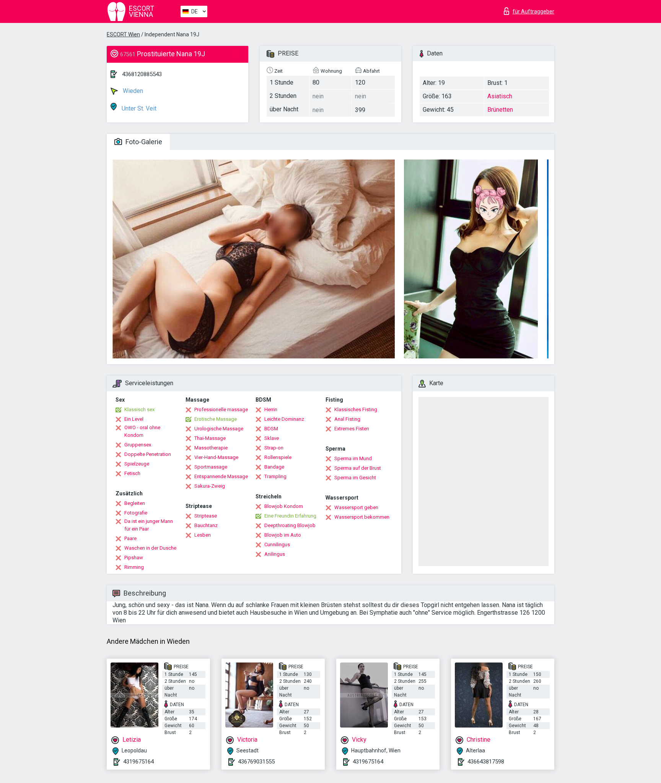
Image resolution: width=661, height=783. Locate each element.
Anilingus (274, 554)
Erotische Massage (215, 419)
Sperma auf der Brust (357, 468)
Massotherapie (211, 448)
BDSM (271, 428)
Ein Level (133, 419)
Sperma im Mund (353, 458)
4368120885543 (142, 74)
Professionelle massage (221, 409)
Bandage (274, 467)
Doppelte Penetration (147, 454)
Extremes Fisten (351, 428)
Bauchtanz (206, 525)
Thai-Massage (210, 438)
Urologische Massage (218, 428)
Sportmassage (210, 467)
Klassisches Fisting (355, 409)
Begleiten (134, 503)
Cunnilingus (277, 544)
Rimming (134, 567)
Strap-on (273, 448)
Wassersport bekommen (361, 517)
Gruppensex (137, 445)
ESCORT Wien (123, 34)
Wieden (132, 90)
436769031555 (256, 761)
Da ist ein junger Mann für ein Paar (148, 525)
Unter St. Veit (138, 108)
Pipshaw (133, 557)
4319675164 (138, 761)
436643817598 (485, 761)
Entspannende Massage (221, 476)
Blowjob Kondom (283, 506)
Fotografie (135, 513)
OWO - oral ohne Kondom (142, 431)
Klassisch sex (139, 409)
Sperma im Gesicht (355, 477)
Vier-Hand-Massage (216, 457)
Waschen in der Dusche (150, 548)
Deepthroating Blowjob (290, 525)
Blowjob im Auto (282, 535)
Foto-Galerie (143, 142)
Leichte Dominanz (284, 419)
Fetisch (132, 473)
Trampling (275, 476)
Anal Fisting (347, 419)
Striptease (205, 516)
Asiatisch (499, 96)
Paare (130, 538)
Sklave (271, 438)
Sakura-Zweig (209, 486)
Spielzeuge (136, 464)
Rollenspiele (277, 457)
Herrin (270, 409)
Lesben (202, 535)
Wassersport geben (356, 507)
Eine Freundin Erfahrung (290, 516)
